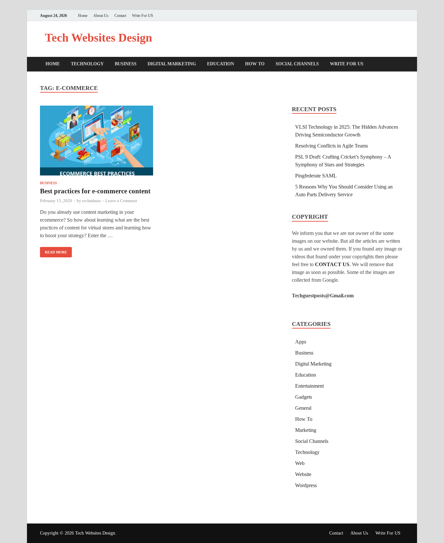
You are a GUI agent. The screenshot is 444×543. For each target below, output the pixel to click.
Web (300, 463)
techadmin (91, 200)
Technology (87, 63)
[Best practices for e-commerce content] (96, 142)
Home (82, 15)
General (303, 408)
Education (220, 63)
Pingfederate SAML (316, 175)
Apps (300, 341)
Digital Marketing (172, 63)
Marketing (305, 430)
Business (126, 63)
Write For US (142, 15)
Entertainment (309, 386)
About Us (101, 15)
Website (303, 474)
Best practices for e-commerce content (95, 191)
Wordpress (306, 485)
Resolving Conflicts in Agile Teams (331, 146)
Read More (53, 250)
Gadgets (303, 397)
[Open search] (401, 64)
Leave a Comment (121, 200)
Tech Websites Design (98, 37)
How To (255, 63)
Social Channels (297, 63)
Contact (120, 15)
